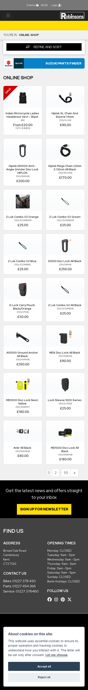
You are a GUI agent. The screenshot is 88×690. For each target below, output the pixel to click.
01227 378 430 (24, 581)
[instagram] (57, 599)
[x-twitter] (70, 599)
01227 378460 (27, 591)
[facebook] (50, 599)
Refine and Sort (47, 47)
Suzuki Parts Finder (63, 63)
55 (66, 472)
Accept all (44, 666)
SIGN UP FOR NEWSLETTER (44, 509)
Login (54, 5)
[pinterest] (63, 599)
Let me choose (56, 655)
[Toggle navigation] (8, 15)
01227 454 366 (24, 586)
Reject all (44, 677)
